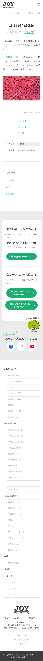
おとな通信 (29, 32)
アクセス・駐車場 (15, 381)
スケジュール (13, 483)
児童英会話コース (15, 430)
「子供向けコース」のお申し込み (19, 293)
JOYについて (10, 369)
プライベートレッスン (17, 472)
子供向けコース (11, 423)
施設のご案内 (13, 375)
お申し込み (12, 489)
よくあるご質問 (14, 393)
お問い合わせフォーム (19, 256)
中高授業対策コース (16, 448)
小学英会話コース (15, 436)
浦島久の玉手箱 (14, 411)
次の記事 (22, 133)
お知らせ (20, 13)
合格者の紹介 (13, 563)
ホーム (11, 13)
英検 (6, 556)
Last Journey (13, 417)
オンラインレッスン (16, 538)
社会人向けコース (12, 496)
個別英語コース (14, 508)
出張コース (12, 520)
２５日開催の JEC (11, 57)
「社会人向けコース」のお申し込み (19, 305)
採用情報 (11, 405)
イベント (9, 187)
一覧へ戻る (21, 127)
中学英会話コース (15, 442)
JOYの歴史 (12, 387)
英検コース (12, 466)
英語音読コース (14, 454)
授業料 (7, 569)
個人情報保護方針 (21, 640)
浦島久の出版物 (14, 399)
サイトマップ (21, 644)
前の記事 (22, 121)
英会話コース (13, 502)
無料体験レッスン (15, 477)
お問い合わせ (21, 635)
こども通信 (10, 194)
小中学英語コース (15, 460)
